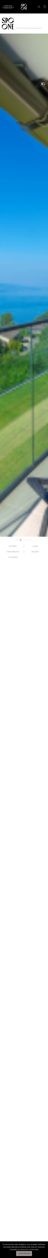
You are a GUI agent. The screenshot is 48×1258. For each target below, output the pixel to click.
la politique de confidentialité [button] (28, 1250)
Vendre (35, 552)
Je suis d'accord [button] (24, 1253)
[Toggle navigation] (44, 6)
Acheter (13, 546)
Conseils (12, 557)
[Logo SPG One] (24, 7)
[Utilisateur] (39, 6)
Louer (35, 546)
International (13, 552)
